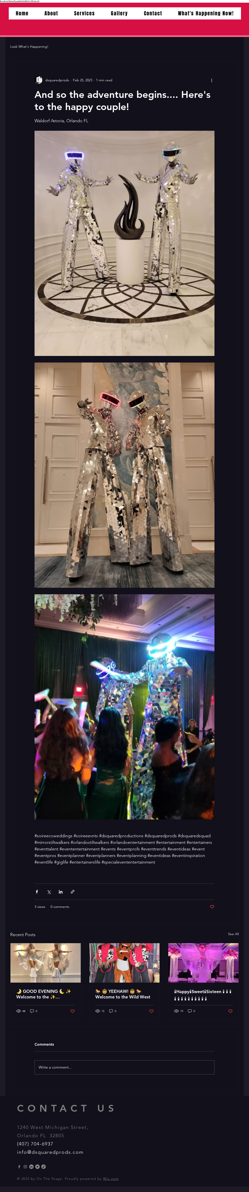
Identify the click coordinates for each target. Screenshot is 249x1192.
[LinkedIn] (31, 1166)
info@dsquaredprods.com (50, 1152)
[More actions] (211, 80)
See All (233, 934)
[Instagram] (25, 1166)
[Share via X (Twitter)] (48, 891)
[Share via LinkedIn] (60, 891)
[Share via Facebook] (37, 891)
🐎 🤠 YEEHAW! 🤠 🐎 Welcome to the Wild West (122, 994)
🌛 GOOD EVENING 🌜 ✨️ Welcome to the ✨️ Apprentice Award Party (43, 994)
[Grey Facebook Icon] (19, 1166)
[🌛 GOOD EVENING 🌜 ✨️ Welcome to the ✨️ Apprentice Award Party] (45, 963)
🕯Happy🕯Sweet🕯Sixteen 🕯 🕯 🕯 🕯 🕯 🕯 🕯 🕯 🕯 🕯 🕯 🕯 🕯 (202, 995)
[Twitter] (37, 1166)
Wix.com (111, 1178)
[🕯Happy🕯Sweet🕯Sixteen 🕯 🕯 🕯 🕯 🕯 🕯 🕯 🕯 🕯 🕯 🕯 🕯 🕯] (203, 963)
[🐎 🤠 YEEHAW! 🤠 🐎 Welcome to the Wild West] (124, 963)
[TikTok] (43, 1166)
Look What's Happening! (29, 46)
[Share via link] (72, 891)
